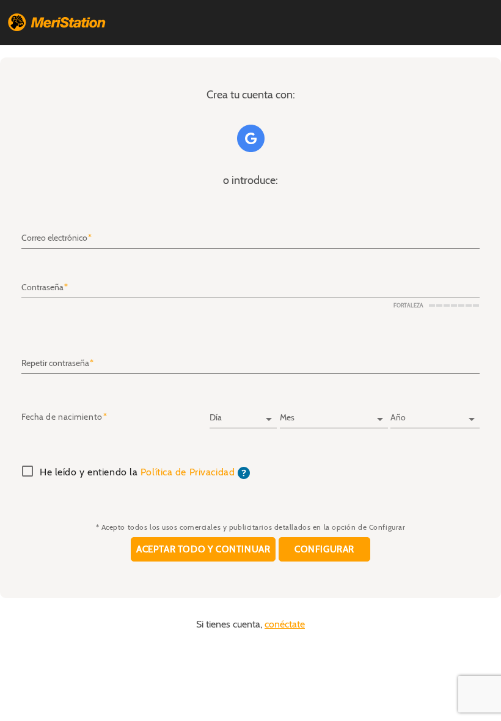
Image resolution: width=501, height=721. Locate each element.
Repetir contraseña (55, 363)
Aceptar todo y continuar (203, 549)
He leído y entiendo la (137, 472)
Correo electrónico (54, 238)
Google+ (251, 138)
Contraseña (42, 288)
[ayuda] (244, 472)
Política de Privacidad (188, 472)
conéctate (285, 624)
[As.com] (57, 22)
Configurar (324, 549)
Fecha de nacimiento (62, 417)
